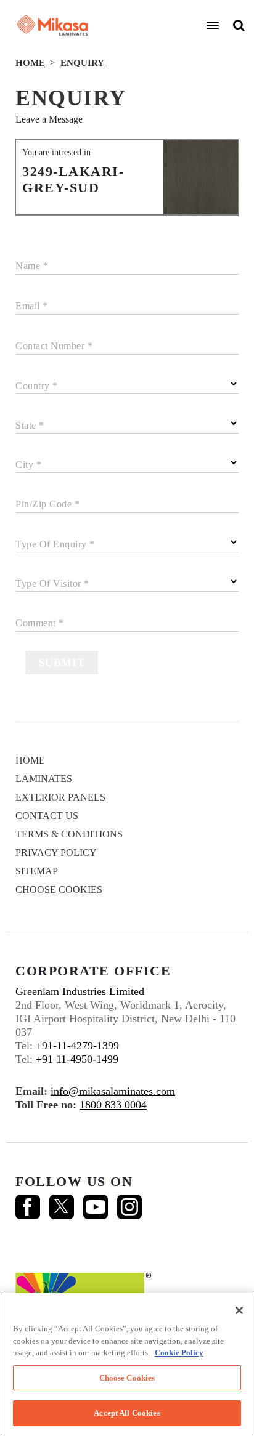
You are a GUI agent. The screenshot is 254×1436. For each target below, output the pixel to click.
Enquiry (82, 63)
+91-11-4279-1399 (77, 1045)
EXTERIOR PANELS (60, 797)
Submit (62, 662)
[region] (127, 1364)
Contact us (46, 815)
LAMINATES (43, 778)
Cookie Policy (179, 1352)
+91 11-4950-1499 (77, 1059)
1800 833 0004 (113, 1105)
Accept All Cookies (127, 1413)
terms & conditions (69, 834)
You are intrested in (56, 152)
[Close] (239, 1310)
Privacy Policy (56, 852)
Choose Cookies (58, 889)
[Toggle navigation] (212, 25)
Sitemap (36, 871)
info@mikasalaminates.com (113, 1091)
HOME (30, 63)
